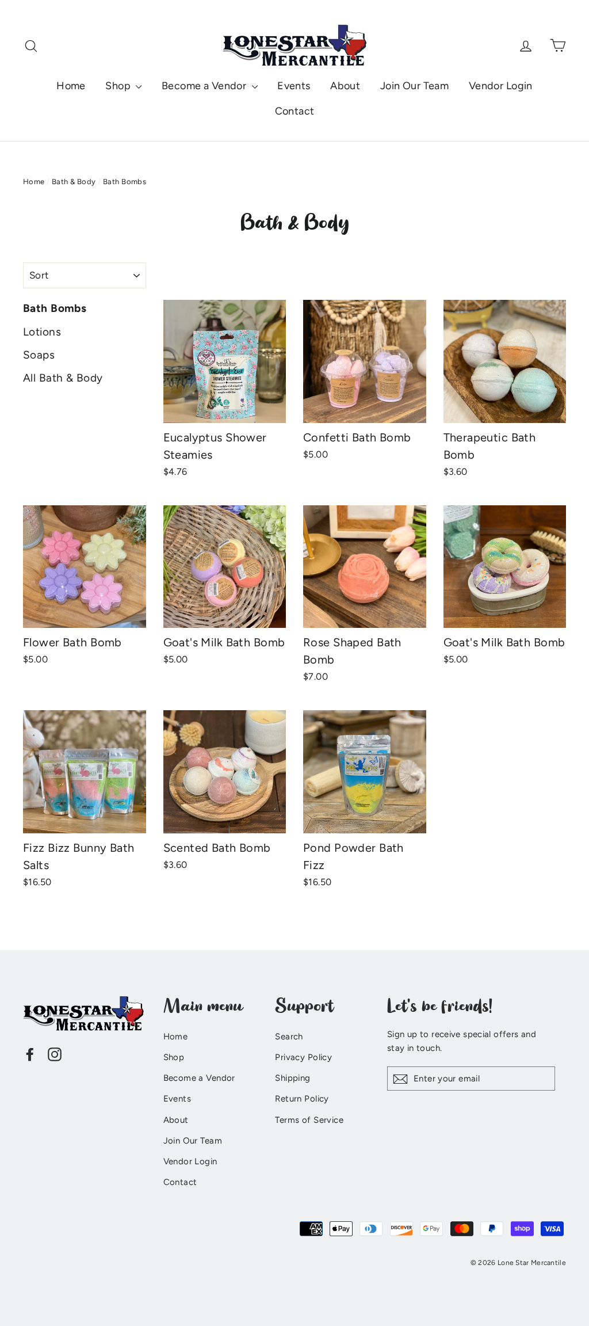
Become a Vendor (205, 85)
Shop (119, 85)
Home (71, 85)
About (345, 85)
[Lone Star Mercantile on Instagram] (55, 1053)
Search (289, 1036)
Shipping (292, 1078)
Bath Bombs (54, 308)
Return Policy (302, 1098)
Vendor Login (501, 85)
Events (294, 85)
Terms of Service (309, 1120)
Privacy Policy (303, 1057)
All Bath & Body (62, 377)
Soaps (39, 354)
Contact (295, 111)
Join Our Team (414, 85)
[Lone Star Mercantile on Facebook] (30, 1053)
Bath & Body (74, 181)
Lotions (42, 331)
